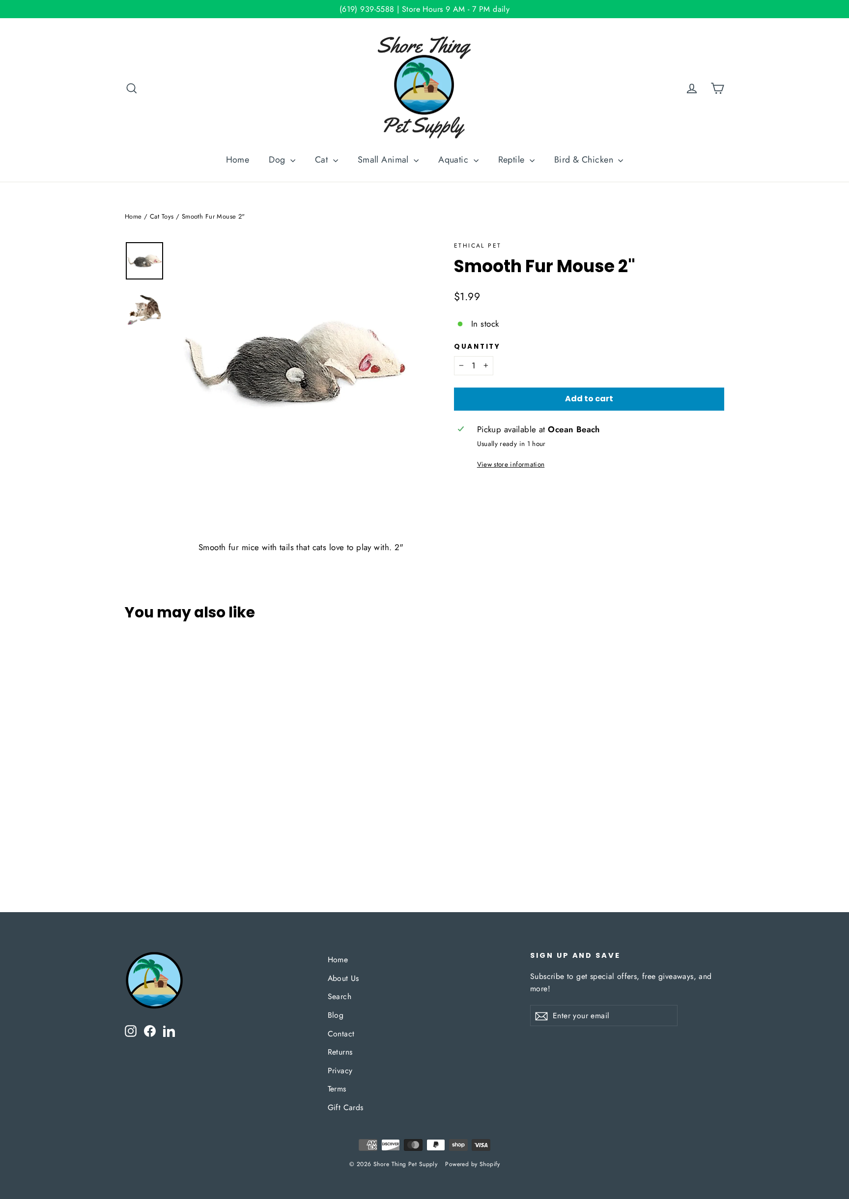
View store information (510, 464)
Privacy (340, 1070)
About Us (343, 978)
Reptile (512, 159)
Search (340, 996)
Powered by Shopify (472, 1164)
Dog (278, 159)
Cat (323, 159)
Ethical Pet (477, 245)
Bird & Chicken (585, 159)
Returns (340, 1052)
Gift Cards (346, 1107)
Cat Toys (161, 216)
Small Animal (385, 159)
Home (238, 159)
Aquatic (454, 159)
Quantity (477, 347)
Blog (336, 1015)
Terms (337, 1088)
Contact (341, 1033)
